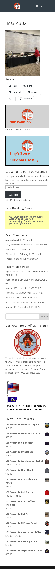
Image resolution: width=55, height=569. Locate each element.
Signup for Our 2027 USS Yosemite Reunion (27, 271)
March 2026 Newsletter (25, 240)
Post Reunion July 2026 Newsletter (23, 279)
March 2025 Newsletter (17, 306)
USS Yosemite (24, 249)
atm (7, 240)
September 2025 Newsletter (19, 302)
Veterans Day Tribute (16, 297)
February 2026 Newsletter (33, 254)
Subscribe (13, 194)
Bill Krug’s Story (30, 258)
